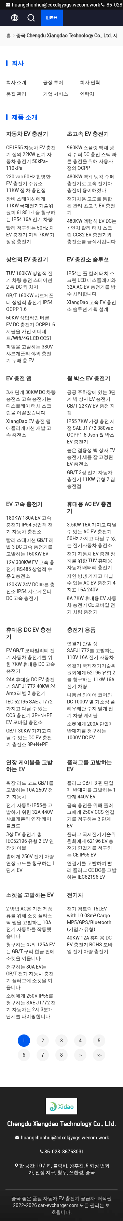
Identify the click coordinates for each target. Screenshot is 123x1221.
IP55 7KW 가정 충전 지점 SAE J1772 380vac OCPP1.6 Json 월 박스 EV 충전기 (91, 431)
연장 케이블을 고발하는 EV (29, 765)
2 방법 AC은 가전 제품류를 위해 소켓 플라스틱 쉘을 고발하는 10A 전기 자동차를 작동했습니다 (29, 922)
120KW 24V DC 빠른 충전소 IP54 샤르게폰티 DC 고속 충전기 (30, 591)
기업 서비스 (55, 94)
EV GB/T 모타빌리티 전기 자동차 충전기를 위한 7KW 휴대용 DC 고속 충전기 (30, 661)
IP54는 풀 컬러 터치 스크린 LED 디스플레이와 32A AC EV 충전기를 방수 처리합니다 (91, 284)
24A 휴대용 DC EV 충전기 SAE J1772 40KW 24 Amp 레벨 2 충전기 (31, 686)
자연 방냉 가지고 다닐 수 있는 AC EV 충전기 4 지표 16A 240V (91, 582)
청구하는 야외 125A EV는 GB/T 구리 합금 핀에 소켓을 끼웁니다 (30, 951)
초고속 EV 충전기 (88, 134)
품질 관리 (16, 94)
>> (99, 1055)
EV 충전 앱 (19, 378)
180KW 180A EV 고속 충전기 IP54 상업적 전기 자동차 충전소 (29, 524)
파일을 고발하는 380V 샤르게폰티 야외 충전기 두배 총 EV (29, 353)
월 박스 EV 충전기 (88, 378)
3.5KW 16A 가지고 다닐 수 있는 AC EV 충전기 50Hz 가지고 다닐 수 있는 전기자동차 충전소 (92, 535)
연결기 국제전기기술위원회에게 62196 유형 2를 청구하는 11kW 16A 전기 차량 (91, 676)
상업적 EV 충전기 (27, 259)
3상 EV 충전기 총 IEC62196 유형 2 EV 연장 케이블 (30, 841)
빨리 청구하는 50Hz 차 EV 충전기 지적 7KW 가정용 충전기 (30, 234)
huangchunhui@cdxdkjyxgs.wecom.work (56, 5)
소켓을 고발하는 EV (30, 895)
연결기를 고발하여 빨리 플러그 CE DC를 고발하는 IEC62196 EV (92, 870)
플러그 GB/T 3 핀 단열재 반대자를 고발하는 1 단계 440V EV (91, 789)
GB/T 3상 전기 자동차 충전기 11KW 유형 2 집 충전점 (91, 479)
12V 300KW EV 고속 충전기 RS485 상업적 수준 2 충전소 (30, 569)
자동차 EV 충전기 (27, 134)
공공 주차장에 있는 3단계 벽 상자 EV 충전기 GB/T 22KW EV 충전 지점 (91, 402)
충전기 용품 (81, 630)
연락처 (87, 94)
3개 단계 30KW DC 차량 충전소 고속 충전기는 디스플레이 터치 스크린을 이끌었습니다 (31, 402)
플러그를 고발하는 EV (89, 765)
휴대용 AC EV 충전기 (89, 507)
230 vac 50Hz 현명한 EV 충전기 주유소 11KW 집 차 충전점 (28, 183)
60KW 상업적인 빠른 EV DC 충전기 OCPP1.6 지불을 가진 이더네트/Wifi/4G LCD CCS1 (30, 328)
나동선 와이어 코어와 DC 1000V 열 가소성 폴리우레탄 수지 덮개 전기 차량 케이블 (91, 705)
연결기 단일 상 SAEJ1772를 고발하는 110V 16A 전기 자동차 (90, 650)
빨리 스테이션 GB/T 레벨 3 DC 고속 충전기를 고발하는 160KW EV (30, 547)
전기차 (75, 895)
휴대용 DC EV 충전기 (28, 633)
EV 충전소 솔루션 (88, 259)
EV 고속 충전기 (24, 504)
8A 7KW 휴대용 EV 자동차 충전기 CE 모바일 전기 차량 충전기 (92, 605)
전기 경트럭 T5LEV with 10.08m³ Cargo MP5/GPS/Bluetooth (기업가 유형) (89, 919)
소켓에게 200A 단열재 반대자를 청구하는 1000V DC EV (90, 730)
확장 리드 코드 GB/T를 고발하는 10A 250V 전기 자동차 (30, 789)
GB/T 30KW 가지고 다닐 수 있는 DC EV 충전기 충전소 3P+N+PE (29, 737)
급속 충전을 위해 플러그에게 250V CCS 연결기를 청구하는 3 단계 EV (90, 815)
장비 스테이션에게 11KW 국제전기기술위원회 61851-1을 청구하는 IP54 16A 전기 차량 (30, 209)
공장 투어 (53, 82)
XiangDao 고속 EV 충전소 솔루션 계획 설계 (91, 306)
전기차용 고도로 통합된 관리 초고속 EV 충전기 (91, 205)
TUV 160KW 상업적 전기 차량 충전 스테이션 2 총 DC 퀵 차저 (29, 280)
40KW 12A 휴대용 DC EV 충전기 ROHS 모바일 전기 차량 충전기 (90, 944)
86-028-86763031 (64, 1151)
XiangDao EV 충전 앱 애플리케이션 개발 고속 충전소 (28, 428)
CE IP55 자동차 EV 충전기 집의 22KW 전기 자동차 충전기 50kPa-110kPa (31, 158)
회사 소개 (16, 82)
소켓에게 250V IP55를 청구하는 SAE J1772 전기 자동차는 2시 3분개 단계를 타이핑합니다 (31, 1006)
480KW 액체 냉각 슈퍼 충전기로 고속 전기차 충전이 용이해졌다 (90, 183)
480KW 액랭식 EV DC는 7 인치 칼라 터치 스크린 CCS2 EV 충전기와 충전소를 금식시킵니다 (92, 231)
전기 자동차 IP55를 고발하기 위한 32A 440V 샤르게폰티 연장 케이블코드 (29, 815)
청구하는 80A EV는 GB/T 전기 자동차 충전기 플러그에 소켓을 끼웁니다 (30, 977)
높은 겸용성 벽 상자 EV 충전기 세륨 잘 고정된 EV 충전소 (91, 457)
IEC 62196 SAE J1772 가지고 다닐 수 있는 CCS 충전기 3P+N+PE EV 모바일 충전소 (29, 712)
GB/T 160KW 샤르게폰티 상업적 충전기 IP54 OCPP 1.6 (30, 302)
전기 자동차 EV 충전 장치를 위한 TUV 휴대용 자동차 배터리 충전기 (91, 560)
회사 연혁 (90, 82)
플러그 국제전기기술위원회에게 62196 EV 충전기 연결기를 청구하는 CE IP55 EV (91, 845)
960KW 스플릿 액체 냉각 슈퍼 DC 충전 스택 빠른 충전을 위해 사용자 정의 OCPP (92, 158)
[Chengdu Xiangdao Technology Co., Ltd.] (61, 1106)
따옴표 (51, 17)
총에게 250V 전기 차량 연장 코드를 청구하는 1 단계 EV (30, 863)
